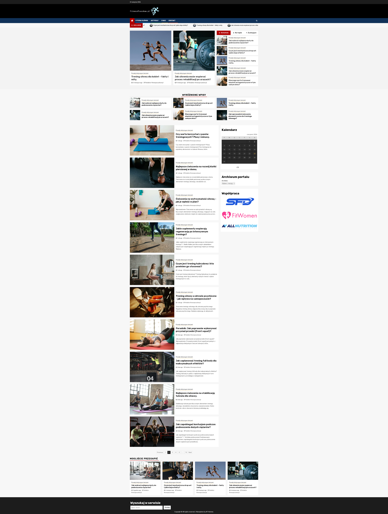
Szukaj (167, 507)
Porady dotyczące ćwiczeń (139, 73)
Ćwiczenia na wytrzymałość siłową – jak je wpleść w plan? (196, 200)
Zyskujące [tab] (251, 33)
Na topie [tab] (238, 33)
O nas (163, 20)
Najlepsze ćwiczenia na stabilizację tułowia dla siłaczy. (195, 394)
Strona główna (141, 20)
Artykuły (154, 20)
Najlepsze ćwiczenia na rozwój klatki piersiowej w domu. (196, 168)
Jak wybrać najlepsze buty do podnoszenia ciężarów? (191, 78)
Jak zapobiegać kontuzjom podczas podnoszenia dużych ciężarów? (196, 426)
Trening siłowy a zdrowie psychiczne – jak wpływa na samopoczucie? (196, 297)
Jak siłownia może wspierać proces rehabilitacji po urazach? (218, 25)
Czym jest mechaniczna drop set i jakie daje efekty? (242, 52)
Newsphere (200, 512)
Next (190, 452)
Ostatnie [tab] (224, 33)
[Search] (256, 21)
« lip (237, 167)
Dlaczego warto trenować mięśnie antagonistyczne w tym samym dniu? (150, 79)
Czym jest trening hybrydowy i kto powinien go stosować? (195, 265)
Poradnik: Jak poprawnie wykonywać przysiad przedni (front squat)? (196, 330)
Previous (160, 452)
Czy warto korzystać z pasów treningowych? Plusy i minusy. (193, 135)
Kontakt (172, 20)
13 (186, 452)
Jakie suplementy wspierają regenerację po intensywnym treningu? (192, 231)
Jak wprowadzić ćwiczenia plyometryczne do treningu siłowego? (240, 116)
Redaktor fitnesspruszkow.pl (154, 85)
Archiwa (225, 181)
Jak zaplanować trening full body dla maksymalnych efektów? (196, 362)
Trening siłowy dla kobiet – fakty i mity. (176, 25)
